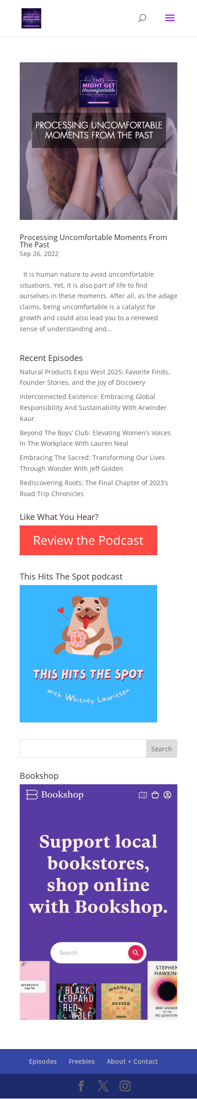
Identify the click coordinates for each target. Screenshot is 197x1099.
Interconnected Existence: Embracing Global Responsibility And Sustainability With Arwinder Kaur (93, 407)
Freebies (82, 1061)
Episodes (43, 1061)
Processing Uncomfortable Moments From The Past (93, 241)
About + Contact (132, 1061)
